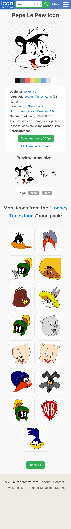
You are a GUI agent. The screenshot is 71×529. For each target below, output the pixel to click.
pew (47, 192)
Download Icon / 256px (36, 138)
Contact (58, 482)
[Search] (46, 4)
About (46, 482)
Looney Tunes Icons (38, 96)
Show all (35, 465)
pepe (34, 192)
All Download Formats (35, 146)
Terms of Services (39, 487)
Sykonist (30, 91)
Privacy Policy (14, 487)
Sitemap (60, 487)
